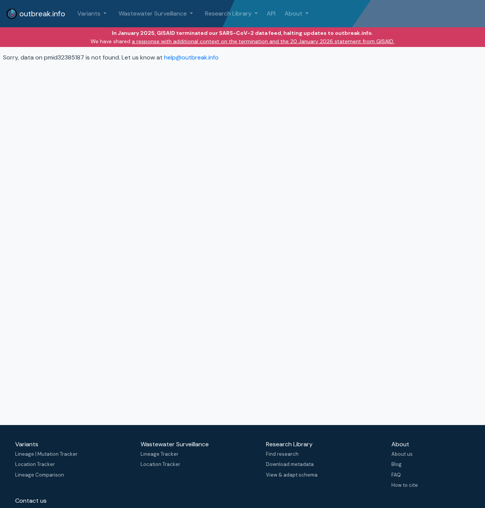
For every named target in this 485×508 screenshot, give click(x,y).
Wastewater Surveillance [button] (153, 13)
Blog (396, 464)
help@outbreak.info (191, 57)
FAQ (396, 475)
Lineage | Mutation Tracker (46, 454)
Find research (282, 454)
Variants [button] (89, 13)
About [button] (294, 13)
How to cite (404, 485)
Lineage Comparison (39, 475)
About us (402, 454)
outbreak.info (41, 14)
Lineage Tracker (159, 454)
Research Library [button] (229, 13)
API (271, 13)
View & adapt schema (292, 475)
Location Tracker (35, 464)
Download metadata (290, 464)
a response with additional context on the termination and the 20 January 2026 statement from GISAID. (263, 41)
